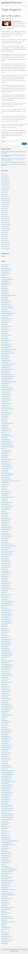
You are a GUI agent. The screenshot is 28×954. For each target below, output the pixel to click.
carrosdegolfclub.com (5, 380)
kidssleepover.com (5, 297)
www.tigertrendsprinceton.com (7, 770)
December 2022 (4, 246)
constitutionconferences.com (7, 714)
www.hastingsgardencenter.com (8, 844)
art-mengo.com (4, 628)
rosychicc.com (4, 515)
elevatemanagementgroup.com (8, 907)
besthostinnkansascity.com (7, 936)
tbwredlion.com (4, 875)
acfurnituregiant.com (5, 282)
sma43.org (3, 812)
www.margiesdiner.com (6, 801)
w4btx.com (3, 448)
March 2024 (4, 216)
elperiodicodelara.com (6, 268)
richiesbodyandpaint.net (6, 270)
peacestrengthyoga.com (6, 779)
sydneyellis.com (4, 470)
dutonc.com (3, 633)
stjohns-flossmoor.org (5, 669)
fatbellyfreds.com (5, 858)
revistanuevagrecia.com (6, 594)
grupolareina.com (5, 362)
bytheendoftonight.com (6, 518)
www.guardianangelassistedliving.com (9, 869)
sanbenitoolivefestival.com (7, 527)
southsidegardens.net (5, 848)
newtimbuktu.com (5, 290)
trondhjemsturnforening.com (7, 871)
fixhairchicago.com (5, 711)
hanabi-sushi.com (5, 826)
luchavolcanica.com (5, 678)
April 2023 (3, 238)
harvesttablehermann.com (6, 378)
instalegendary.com (5, 311)
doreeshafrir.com (4, 599)
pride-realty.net (4, 896)
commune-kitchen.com (6, 574)
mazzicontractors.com (6, 851)
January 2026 (4, 180)
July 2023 (3, 232)
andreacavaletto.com (5, 504)
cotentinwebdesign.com (6, 365)
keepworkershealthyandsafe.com (8, 313)
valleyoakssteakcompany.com (7, 707)
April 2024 (3, 214)
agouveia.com (4, 920)
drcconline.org (4, 696)
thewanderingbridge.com (6, 614)
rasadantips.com (4, 288)
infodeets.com (4, 275)
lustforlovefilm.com (5, 578)
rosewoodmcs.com (5, 835)
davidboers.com (4, 750)
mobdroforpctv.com (5, 524)
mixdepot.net (4, 833)
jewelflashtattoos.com (6, 320)
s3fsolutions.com (5, 385)
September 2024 (4, 204)
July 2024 (3, 208)
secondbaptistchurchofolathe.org (8, 921)
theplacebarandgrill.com (6, 698)
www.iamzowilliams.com (6, 842)
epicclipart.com (4, 327)
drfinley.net (3, 911)
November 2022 (4, 248)
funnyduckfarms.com (5, 903)
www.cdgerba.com (5, 866)
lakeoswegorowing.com (6, 916)
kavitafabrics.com (5, 677)
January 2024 (4, 220)
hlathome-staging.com (6, 464)
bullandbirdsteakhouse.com (7, 806)
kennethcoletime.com (5, 617)
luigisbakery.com (4, 824)
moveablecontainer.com (6, 360)
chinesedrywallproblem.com (7, 666)
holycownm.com (4, 680)
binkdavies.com (4, 569)
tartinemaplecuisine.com (6, 623)
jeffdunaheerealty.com (6, 777)
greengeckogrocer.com (6, 462)
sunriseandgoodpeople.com (7, 664)
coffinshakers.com (5, 608)
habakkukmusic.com (5, 759)
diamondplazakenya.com (6, 873)
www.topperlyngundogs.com (7, 774)
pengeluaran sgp (16, 21)
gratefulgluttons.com (5, 522)
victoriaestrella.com (5, 687)
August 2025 (4, 190)
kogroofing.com (4, 336)
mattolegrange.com (5, 637)
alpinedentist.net (4, 338)
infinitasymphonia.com (6, 581)
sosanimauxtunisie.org (6, 335)
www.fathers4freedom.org (6, 772)
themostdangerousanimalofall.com (8, 545)
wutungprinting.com (5, 650)
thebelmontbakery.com (6, 302)
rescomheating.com (5, 932)
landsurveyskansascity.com (7, 792)
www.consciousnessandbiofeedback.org (9, 840)
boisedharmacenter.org (6, 507)
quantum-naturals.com (6, 878)
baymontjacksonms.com (6, 655)
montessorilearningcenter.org (7, 880)
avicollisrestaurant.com (6, 695)
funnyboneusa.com (5, 671)
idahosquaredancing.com (6, 414)
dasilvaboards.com (5, 556)
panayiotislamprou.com (6, 344)
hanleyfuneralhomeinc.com (7, 443)
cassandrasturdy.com (5, 525)
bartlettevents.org (5, 358)
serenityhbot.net (4, 763)
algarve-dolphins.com (5, 644)
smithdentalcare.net (5, 938)
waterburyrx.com (5, 700)
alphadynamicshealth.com (6, 898)
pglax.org (3, 659)
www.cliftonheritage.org (6, 810)
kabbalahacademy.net (6, 452)
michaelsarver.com (5, 461)
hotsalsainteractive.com (6, 277)
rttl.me (2, 930)
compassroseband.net (6, 722)
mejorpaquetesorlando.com (7, 444)
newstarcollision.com (5, 455)
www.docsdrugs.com (5, 799)
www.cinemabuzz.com (6, 831)
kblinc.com (3, 432)
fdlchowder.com (4, 803)
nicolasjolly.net (4, 579)
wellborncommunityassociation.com (8, 349)
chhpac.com (4, 925)
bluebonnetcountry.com (6, 326)
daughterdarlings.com (5, 273)
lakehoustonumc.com (5, 758)
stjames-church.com (5, 596)
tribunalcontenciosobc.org (6, 552)
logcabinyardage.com (5, 749)
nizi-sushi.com (4, 626)
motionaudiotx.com (5, 929)
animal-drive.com (5, 725)
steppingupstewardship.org (7, 819)
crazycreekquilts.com (5, 567)
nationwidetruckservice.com (7, 682)
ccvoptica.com (4, 821)
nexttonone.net (4, 761)
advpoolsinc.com (4, 702)
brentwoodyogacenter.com (7, 815)
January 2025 (4, 196)
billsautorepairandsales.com (7, 876)
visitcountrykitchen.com (6, 642)
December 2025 (4, 182)
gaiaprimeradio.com (5, 630)
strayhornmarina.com (5, 560)
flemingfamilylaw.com (5, 912)
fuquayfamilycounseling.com (7, 918)
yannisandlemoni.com (5, 428)
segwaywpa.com (4, 734)
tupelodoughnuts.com (5, 439)
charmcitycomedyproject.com (7, 601)
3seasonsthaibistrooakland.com (8, 497)
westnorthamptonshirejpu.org (7, 353)
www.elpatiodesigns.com (6, 860)
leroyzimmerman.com (5, 909)
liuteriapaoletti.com (5, 662)
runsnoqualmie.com (5, 797)
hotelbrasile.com (4, 354)
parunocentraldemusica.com (7, 867)
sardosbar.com (4, 419)
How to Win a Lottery (11, 16)
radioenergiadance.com (6, 340)
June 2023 (3, 234)
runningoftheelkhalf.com (6, 776)
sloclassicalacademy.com (6, 554)
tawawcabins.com (5, 416)
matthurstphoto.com (5, 885)
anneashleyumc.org (5, 790)
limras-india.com (4, 266)
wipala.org (3, 511)
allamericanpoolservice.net (7, 475)
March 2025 (3, 194)
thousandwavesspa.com (6, 689)
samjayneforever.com (5, 884)
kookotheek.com (4, 342)
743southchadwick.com (6, 390)
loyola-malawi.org (5, 513)
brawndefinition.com (5, 563)
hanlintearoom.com (5, 902)
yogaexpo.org (4, 500)
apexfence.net (4, 943)
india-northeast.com (5, 392)
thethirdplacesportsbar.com (7, 853)
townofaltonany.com (5, 657)
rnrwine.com (4, 914)
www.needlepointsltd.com (6, 804)
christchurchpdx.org (5, 570)
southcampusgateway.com (7, 345)
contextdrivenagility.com (6, 605)
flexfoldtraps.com (5, 783)
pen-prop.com (4, 768)
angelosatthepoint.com (6, 704)
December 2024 (4, 198)
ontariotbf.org (4, 309)
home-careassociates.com (7, 502)
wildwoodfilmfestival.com (6, 351)
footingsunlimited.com (6, 795)
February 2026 (4, 178)
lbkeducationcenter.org (6, 491)
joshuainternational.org (6, 765)
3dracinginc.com (4, 542)
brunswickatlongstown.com (7, 621)
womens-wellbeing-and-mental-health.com (10, 480)
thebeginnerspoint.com (6, 534)
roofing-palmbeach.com (6, 394)
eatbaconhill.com (5, 293)
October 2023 (4, 226)
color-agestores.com (5, 509)
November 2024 (4, 200)
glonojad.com (4, 592)
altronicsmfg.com (5, 291)
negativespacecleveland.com (7, 660)
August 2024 (4, 206)
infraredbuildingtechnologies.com (8, 376)
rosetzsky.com (4, 590)
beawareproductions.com (6, 603)
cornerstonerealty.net (5, 839)
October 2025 (4, 186)
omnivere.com (4, 286)
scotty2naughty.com (5, 597)
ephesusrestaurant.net (6, 855)
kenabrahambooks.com (6, 572)
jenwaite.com (4, 905)
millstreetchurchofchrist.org (7, 893)
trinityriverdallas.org (5, 493)
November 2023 (4, 224)
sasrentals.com (4, 457)
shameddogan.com (5, 741)
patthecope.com (4, 716)
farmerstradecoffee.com (6, 747)
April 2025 (3, 192)
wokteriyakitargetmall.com (6, 466)
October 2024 (4, 202)
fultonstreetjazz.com (5, 356)
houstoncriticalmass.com (6, 543)
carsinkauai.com (4, 891)
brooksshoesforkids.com (6, 729)
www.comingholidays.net (6, 536)
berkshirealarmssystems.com (7, 423)
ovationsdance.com (5, 484)
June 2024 (3, 210)
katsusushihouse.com (5, 585)
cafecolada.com (4, 531)
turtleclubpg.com (4, 684)
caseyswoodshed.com (6, 709)
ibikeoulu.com (4, 606)
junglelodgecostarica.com (6, 639)
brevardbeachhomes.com (6, 387)
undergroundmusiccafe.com (7, 939)
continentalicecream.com (6, 565)
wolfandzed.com (4, 828)
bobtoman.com (4, 333)
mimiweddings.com (5, 934)
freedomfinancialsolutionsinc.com (8, 781)
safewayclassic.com (5, 304)
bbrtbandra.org (4, 324)
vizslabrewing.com (5, 425)
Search (2, 141)
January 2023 (4, 244)
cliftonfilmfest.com (5, 401)
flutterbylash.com (5, 900)
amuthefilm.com (4, 576)
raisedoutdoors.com (5, 405)
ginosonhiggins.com (5, 648)
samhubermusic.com (5, 941)
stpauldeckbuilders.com (6, 794)
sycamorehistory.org (5, 837)
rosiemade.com (4, 437)
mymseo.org (4, 923)
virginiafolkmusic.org (5, 482)
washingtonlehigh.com (6, 822)
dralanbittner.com (5, 426)
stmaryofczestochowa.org (6, 610)
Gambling (3, 18)
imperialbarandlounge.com (6, 403)
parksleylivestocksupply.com (7, 506)
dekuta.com (3, 830)
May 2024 (3, 212)
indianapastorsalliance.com (7, 705)
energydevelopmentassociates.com (8, 381)
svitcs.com (3, 718)
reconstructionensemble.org (7, 675)
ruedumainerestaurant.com (7, 588)
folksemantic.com (5, 417)
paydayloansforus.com (6, 300)
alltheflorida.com (4, 887)
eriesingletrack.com (5, 434)
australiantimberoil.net (6, 372)
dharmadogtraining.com (6, 927)
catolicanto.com (4, 489)
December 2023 (4, 222)
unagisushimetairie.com (6, 318)
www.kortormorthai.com (6, 786)
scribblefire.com (4, 498)
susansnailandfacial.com (6, 767)
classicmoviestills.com (6, 529)
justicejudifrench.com (5, 612)
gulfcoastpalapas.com (6, 736)
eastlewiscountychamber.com (7, 551)
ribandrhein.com (4, 486)
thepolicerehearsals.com (6, 547)
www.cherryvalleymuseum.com (8, 363)
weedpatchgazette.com (6, 430)
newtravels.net (4, 299)
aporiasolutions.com (5, 732)
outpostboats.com (5, 516)
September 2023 (4, 228)
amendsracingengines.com (7, 785)
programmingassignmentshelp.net (8, 295)
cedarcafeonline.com (5, 281)
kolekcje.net (3, 488)
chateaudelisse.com (5, 347)
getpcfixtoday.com (5, 322)
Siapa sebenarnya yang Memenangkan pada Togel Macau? (13, 162)
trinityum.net (4, 849)
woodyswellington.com (6, 857)
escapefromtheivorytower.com (7, 389)
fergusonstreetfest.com (6, 882)
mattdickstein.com (5, 754)
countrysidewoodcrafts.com (7, 306)
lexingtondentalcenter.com (7, 468)
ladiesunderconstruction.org (7, 369)
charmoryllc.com (4, 540)
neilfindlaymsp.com (5, 693)
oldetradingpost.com (5, 367)
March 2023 (4, 240)
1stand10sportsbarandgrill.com (7, 446)
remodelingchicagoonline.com (7, 813)
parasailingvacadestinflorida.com (8, 894)
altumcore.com (4, 723)
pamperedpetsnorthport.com (7, 435)
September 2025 (4, 188)
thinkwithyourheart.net (6, 407)
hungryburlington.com (6, 619)
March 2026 (4, 175)
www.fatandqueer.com (6, 788)
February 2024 (4, 218)
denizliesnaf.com (4, 713)
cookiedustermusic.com (6, 673)
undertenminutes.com (6, 284)
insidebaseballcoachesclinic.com (8, 889)
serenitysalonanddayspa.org (7, 279)
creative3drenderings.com (6, 745)
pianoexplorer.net (5, 846)
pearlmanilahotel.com (5, 329)
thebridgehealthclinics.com (7, 738)
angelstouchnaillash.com (6, 450)
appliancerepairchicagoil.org (7, 308)
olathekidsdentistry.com (6, 441)
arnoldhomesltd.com (5, 398)
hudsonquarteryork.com (6, 862)
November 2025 (4, 184)
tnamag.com (4, 727)
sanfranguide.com (5, 538)
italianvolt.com (4, 421)
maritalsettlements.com (6, 651)
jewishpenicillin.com (5, 477)
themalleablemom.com (6, 615)
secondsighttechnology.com (7, 459)
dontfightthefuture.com (6, 396)
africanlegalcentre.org (6, 583)
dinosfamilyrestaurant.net (6, 374)
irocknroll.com (4, 410)
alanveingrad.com (5, 646)
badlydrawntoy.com (5, 756)
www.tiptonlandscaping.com (7, 817)
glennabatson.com (5, 558)
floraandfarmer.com (5, 383)
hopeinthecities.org (5, 520)
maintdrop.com (4, 331)
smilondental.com (5, 453)
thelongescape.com (5, 635)
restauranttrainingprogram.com (7, 473)
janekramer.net (4, 624)
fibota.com (3, 864)
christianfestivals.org (5, 641)
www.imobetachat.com (6, 752)
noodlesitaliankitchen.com (6, 315)
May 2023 (3, 236)
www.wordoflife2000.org (6, 412)
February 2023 (4, 242)
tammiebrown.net (5, 632)
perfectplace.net (4, 495)
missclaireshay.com (5, 264)
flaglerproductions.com (6, 561)
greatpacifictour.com (11, 2)
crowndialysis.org (5, 471)
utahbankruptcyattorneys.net (7, 408)
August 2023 (4, 230)
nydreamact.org (4, 317)
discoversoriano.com (5, 533)
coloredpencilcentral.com (6, 399)
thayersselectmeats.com (6, 731)
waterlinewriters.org (5, 740)
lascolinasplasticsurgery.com (7, 808)
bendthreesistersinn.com (6, 668)
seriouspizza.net (4, 720)
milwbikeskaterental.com (6, 653)
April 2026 (3, 173)
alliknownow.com (4, 549)
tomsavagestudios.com (6, 479)
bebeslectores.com (5, 371)
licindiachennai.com (5, 272)
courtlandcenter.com (5, 691)
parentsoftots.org (5, 743)
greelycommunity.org (5, 587)
